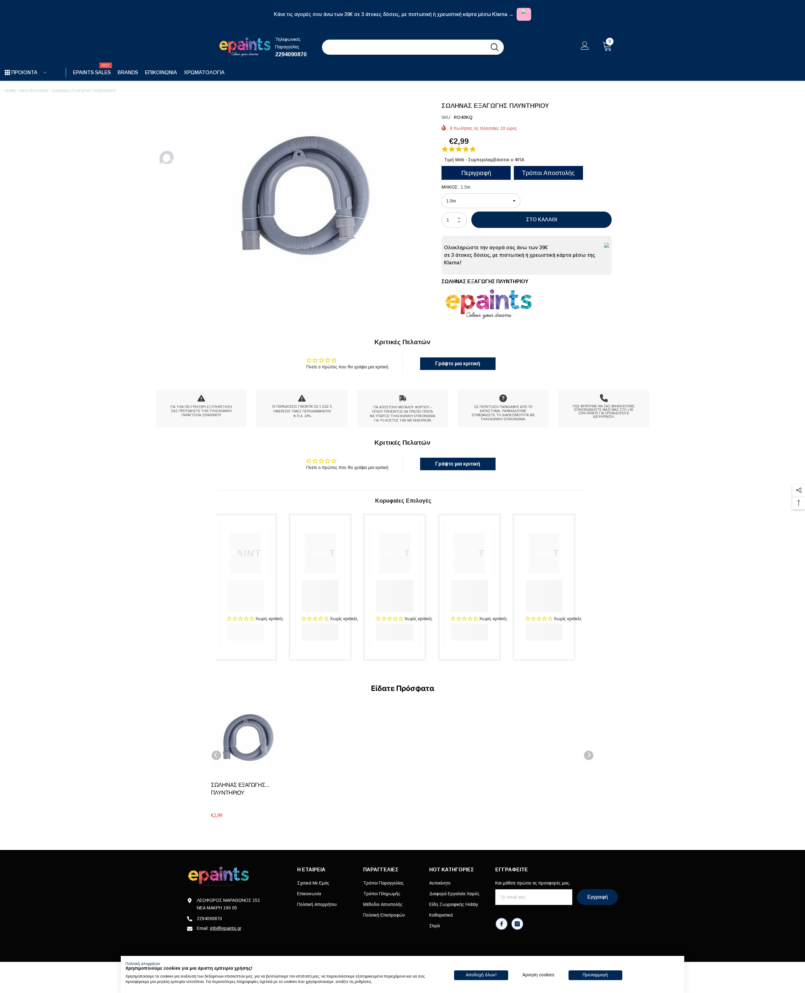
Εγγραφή (597, 897)
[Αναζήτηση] (413, 47)
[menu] (7, 72)
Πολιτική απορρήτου (142, 964)
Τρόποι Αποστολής (548, 172)
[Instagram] (517, 924)
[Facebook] (501, 924)
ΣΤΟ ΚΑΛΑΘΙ (541, 219)
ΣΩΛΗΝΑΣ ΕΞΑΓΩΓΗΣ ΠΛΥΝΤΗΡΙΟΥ (238, 788)
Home (10, 91)
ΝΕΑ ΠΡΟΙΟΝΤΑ (34, 91)
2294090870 (291, 54)
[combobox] (404, 47)
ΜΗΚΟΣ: (455, 187)
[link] (201, 408)
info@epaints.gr (226, 928)
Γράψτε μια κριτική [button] (457, 363)
